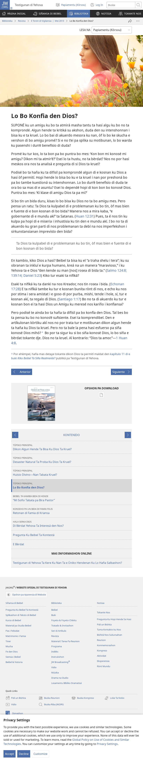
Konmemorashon (106, 645)
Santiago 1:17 (69, 299)
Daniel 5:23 (31, 275)
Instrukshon (57, 656)
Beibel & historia (14, 662)
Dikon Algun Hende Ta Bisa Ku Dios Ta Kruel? (42, 447)
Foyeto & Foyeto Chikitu (64, 620)
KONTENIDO (71, 435)
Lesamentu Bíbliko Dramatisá (66, 683)
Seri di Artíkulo (58, 630)
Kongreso (102, 650)
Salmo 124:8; (117, 270)
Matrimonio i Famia (16, 636)
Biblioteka (7, 20)
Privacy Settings (107, 744)
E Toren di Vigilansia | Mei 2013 (47, 20)
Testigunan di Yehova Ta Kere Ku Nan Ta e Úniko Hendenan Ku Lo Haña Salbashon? (67, 563)
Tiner (8, 641)
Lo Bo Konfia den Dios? (28, 485)
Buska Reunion (49, 698)
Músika (55, 672)
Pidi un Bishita (104, 624)
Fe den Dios (12, 651)
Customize (40, 754)
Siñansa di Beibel (14, 603)
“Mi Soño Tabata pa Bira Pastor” (34, 498)
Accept (9, 754)
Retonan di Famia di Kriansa (33, 511)
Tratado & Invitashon (62, 625)
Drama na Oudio (59, 677)
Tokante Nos (103, 612)
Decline (24, 754)
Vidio (54, 667)
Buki (53, 615)
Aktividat (101, 655)
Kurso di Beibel (13, 620)
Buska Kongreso (83, 698)
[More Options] (138, 20)
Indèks (54, 651)
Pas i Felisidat (12, 630)
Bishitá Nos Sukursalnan (109, 634)
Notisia (100, 603)
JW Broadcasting (60, 662)
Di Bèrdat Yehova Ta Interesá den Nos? (38, 524)
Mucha (9, 646)
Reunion (101, 640)
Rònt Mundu (103, 666)
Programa (56, 646)
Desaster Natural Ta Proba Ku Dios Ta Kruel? (42, 460)
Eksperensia (103, 661)
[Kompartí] (130, 20)
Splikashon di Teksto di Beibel (21, 615)
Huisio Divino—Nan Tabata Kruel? (35, 473)
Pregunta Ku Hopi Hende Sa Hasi (114, 619)
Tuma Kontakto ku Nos (109, 629)
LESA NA (85, 30)
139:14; (16, 275)
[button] (47, 13)
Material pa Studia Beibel (18, 625)
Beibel (54, 609)
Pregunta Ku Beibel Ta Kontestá (33, 535)
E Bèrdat (18, 544)
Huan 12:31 (85, 216)
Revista (21, 20)
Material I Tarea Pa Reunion (65, 641)
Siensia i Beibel (13, 656)
